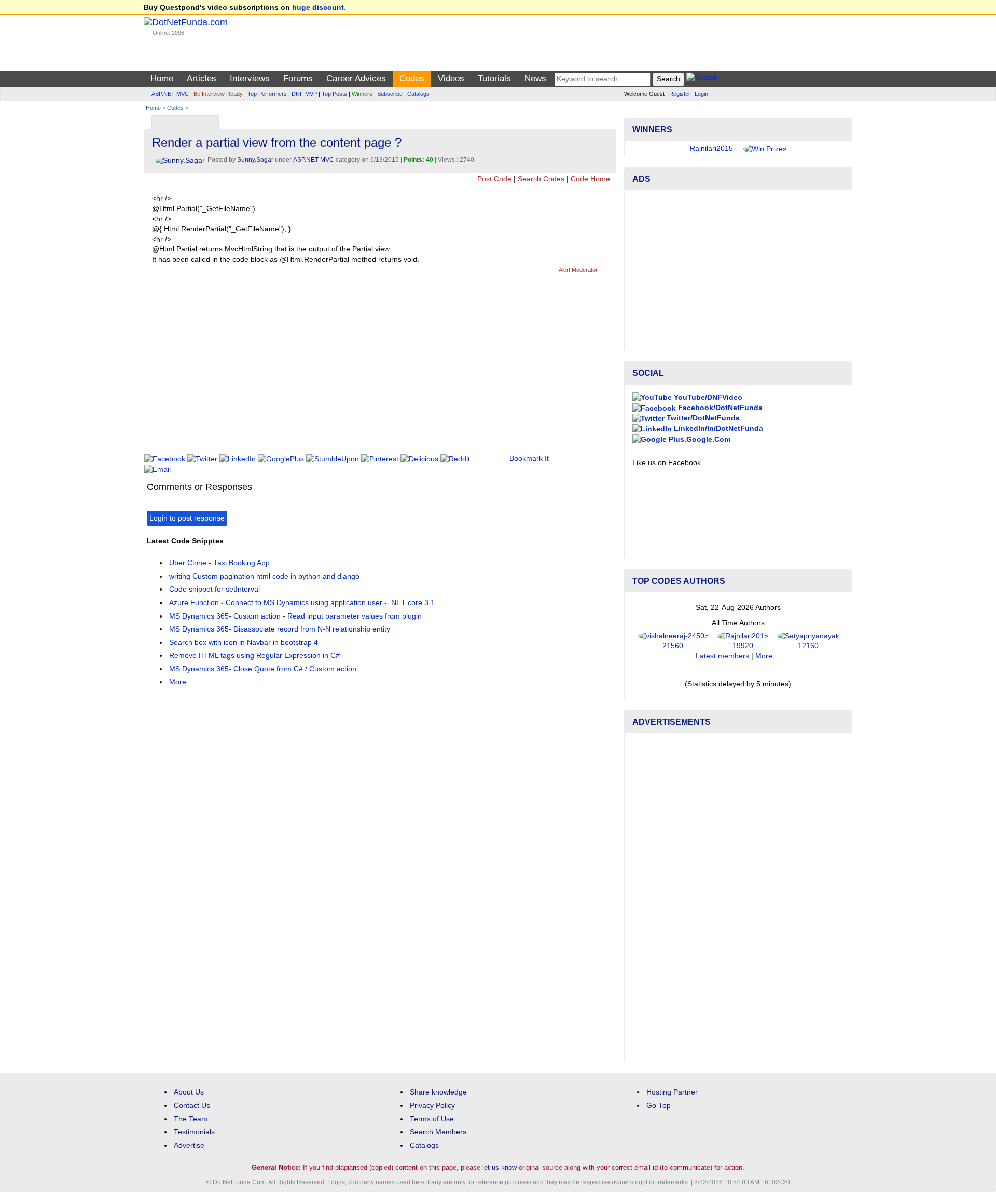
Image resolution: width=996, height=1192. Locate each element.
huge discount (318, 7)
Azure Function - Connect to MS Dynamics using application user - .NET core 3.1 (302, 603)
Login (701, 94)
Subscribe (390, 94)
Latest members (722, 656)
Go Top (658, 1106)
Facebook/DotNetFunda (719, 408)
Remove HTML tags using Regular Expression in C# (254, 656)
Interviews (250, 78)
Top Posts (334, 94)
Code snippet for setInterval (214, 589)
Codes (411, 78)
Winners (362, 94)
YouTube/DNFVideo (707, 397)
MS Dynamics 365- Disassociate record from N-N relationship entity (279, 629)
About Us (189, 1092)
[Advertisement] (335, 368)
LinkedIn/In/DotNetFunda (717, 428)
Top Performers (267, 94)
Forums (298, 78)
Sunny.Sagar (255, 159)
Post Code (494, 179)
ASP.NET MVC (170, 94)
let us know (499, 1167)
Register (679, 94)
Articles (201, 78)
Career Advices (356, 78)
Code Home (590, 179)
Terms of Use (432, 1119)
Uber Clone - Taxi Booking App (219, 563)
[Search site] (702, 79)
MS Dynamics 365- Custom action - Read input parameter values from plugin (295, 616)
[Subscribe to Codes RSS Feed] (606, 120)
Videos (451, 78)
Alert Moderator (578, 270)
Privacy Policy (432, 1106)
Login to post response (187, 518)
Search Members (438, 1132)
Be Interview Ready (218, 94)
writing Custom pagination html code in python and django (264, 576)
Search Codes (541, 179)
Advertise (189, 1145)
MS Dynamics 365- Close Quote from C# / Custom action (262, 669)
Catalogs (418, 94)
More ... (182, 682)
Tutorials (494, 78)
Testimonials (194, 1132)
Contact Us (192, 1106)
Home (161, 78)
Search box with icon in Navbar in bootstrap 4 (243, 643)
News (535, 78)
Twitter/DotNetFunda (702, 418)
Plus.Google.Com (698, 439)
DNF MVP (304, 94)
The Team (191, 1119)
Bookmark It (529, 458)
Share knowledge (438, 1092)
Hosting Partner (672, 1092)
